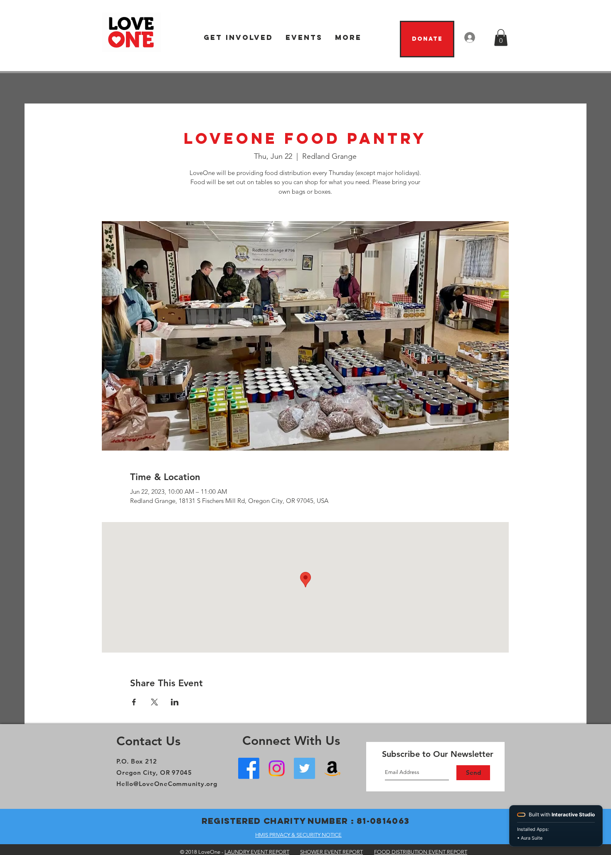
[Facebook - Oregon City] (248, 768)
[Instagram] (276, 768)
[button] (238, 37)
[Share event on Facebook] (134, 702)
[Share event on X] (154, 702)
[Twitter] (304, 768)
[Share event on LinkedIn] (175, 702)
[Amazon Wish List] (332, 768)
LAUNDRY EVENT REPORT (256, 852)
